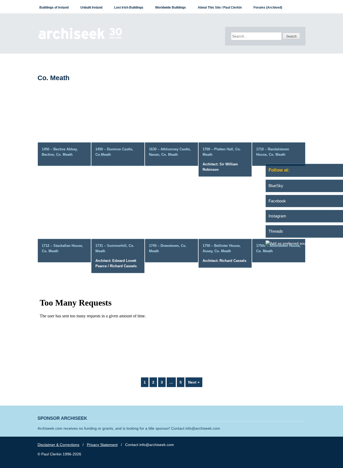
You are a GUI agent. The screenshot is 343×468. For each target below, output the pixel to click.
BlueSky (276, 185)
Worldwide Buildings (170, 7)
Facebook (277, 201)
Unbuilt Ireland (91, 7)
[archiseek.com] (80, 39)
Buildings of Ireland (54, 7)
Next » (194, 382)
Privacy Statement (102, 445)
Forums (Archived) (267, 7)
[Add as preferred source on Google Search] (304, 243)
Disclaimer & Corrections (58, 445)
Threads (276, 231)
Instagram (277, 216)
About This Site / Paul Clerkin (220, 7)
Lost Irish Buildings (128, 7)
